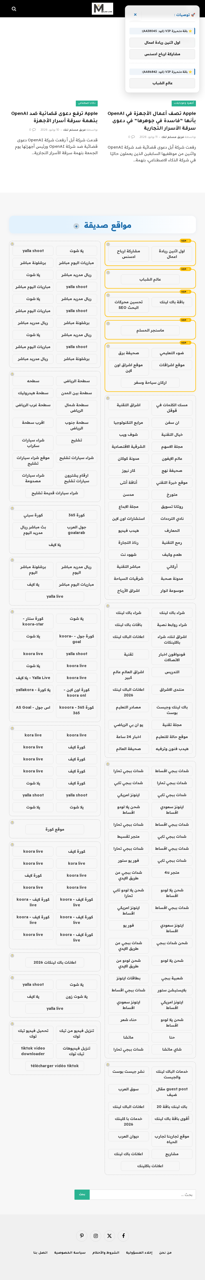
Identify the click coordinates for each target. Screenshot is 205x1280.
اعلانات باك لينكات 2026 (55, 962)
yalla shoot (33, 250)
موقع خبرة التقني (172, 482)
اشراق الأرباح (128, 590)
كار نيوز (128, 470)
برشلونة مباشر (33, 262)
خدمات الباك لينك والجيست (172, 1074)
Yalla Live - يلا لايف (33, 677)
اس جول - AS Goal (33, 707)
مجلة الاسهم (172, 446)
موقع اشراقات (172, 364)
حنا (172, 1037)
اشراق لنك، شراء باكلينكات (172, 639)
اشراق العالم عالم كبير (128, 674)
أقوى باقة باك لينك (172, 1118)
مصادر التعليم (128, 707)
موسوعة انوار (172, 590)
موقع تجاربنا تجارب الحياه (172, 1139)
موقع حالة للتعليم (172, 736)
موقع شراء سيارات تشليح (33, 460)
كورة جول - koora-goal (76, 639)
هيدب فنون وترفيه (172, 748)
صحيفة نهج (171, 470)
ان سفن (172, 422)
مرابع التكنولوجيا (128, 422)
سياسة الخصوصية (70, 1253)
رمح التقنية (172, 542)
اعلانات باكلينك (150, 1165)
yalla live (54, 596)
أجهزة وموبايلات (184, 103)
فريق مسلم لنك (172, 137)
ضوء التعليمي (172, 352)
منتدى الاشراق (172, 689)
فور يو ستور (128, 860)
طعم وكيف (172, 554)
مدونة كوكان (128, 458)
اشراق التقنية (128, 404)
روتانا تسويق (172, 506)
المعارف (172, 530)
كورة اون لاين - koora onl (76, 692)
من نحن (165, 1253)
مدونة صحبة (172, 578)
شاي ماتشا (172, 1049)
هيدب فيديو (128, 530)
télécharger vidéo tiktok (55, 1065)
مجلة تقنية (172, 724)
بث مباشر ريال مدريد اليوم (33, 530)
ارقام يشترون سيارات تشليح (76, 478)
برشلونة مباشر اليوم (33, 569)
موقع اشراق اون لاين (128, 367)
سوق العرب (128, 1089)
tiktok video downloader (33, 1051)
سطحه (33, 380)
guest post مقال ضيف (172, 1092)
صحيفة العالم (128, 748)
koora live (33, 653)
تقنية (128, 654)
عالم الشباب (150, 279)
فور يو (128, 925)
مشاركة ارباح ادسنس (128, 254)
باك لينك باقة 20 (172, 1106)
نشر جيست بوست (128, 1071)
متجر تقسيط (128, 836)
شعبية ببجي (172, 978)
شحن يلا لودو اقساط (128, 809)
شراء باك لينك (172, 612)
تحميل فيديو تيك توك (33, 1033)
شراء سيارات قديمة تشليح (54, 493)
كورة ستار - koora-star (33, 621)
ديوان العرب (128, 1136)
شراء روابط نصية (172, 624)
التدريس (172, 671)
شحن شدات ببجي (172, 942)
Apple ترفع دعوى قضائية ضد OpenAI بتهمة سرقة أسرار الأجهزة (54, 117)
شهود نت (128, 554)
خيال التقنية (172, 434)
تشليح (76, 440)
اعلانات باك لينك (128, 1153)
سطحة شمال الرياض (76, 407)
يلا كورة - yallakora (33, 689)
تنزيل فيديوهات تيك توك (76, 1051)
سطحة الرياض (77, 380)
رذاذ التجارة (128, 542)
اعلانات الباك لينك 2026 (128, 692)
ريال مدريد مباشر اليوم (76, 569)
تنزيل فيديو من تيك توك (76, 1033)
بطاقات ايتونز (128, 978)
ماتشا (128, 1037)
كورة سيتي (33, 515)
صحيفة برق (128, 352)
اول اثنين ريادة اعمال (172, 254)
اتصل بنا (40, 1253)
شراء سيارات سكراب (33, 443)
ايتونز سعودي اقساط (172, 809)
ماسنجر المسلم (150, 330)
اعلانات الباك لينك (128, 636)
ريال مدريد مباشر (76, 274)
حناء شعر (128, 1019)
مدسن (128, 494)
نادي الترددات (172, 518)
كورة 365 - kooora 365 (76, 710)
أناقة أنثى (128, 482)
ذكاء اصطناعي (87, 103)
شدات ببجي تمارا (128, 770)
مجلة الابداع (129, 506)
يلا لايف (55, 544)
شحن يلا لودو (172, 960)
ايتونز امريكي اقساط (128, 910)
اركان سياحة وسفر (150, 382)
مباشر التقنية (128, 566)
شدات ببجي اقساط (172, 770)
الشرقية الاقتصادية (128, 446)
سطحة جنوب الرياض (76, 425)
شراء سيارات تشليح (76, 457)
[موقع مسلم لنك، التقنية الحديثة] (102, 8)
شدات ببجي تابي (128, 782)
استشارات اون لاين (128, 518)
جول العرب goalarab (76, 530)
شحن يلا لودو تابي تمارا (128, 893)
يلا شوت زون (77, 996)
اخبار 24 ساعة (128, 736)
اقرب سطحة (33, 422)
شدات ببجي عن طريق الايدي (128, 875)
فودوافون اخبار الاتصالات (172, 657)
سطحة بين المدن (76, 392)
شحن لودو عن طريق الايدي (128, 963)
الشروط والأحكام (106, 1253)
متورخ (172, 494)
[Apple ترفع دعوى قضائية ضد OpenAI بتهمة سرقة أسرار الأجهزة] (53, 81)
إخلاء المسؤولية (139, 1253)
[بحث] (14, 9)
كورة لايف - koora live (76, 902)
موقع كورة (54, 829)
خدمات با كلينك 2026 (128, 1121)
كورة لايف (76, 747)
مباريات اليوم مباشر (76, 262)
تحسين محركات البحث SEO (129, 305)
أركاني (172, 566)
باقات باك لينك (128, 624)
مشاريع (172, 1153)
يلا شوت (77, 250)
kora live (33, 735)
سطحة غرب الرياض (32, 404)
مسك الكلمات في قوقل (172, 407)
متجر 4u (171, 872)
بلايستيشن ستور (171, 990)
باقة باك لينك (172, 302)
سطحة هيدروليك (33, 392)
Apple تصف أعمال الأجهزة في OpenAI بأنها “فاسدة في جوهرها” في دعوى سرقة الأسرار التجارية (152, 121)
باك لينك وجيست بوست (172, 710)
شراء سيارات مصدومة (33, 478)
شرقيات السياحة (128, 578)
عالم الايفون (172, 458)
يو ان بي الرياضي (128, 724)
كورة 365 (77, 515)
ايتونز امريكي (128, 794)
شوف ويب (128, 434)
